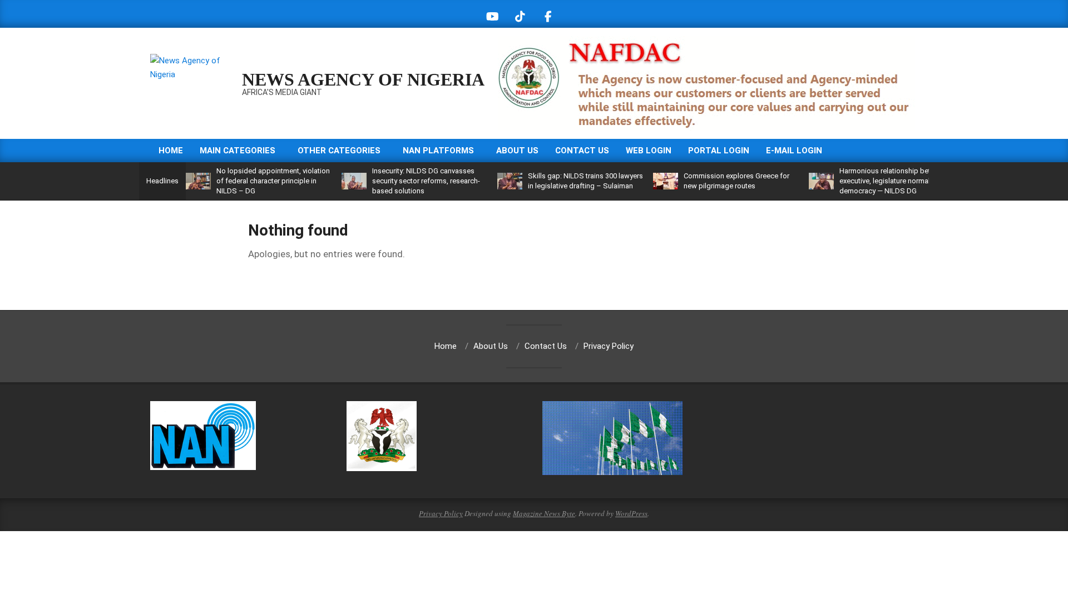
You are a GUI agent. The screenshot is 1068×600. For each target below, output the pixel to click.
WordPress (631, 513)
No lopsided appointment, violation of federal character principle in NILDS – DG (273, 181)
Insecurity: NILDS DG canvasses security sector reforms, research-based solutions (426, 181)
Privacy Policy (441, 513)
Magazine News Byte (544, 513)
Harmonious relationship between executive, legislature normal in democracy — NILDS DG (893, 181)
